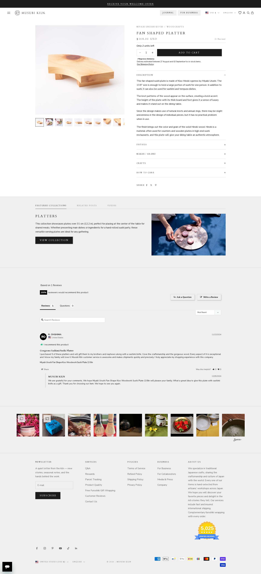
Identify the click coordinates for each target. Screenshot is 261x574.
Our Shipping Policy (145, 64)
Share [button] (46, 369)
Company (162, 485)
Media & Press (165, 479)
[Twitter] (151, 185)
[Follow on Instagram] (44, 548)
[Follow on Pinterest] (52, 548)
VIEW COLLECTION (54, 240)
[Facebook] (146, 185)
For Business (164, 468)
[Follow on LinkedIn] (76, 548)
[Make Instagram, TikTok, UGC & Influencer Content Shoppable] (237, 440)
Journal (168, 12)
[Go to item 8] (107, 122)
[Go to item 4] (68, 122)
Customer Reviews (95, 496)
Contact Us (91, 501)
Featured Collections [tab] (50, 205)
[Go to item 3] (59, 122)
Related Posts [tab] (87, 205)
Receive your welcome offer (130, 3)
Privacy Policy (134, 485)
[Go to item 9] (117, 122)
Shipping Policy (135, 479)
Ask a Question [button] (184, 297)
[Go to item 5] (78, 122)
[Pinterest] (156, 185)
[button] (214, 369)
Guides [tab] (111, 205)
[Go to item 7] (97, 122)
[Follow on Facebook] (36, 548)
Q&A (87, 468)
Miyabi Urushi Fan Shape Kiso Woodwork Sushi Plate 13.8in (66, 362)
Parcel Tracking (93, 479)
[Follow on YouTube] (60, 548)
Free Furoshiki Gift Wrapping (100, 490)
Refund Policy (134, 474)
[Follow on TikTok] (68, 548)
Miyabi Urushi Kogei (150, 27)
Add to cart (189, 52)
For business (189, 12)
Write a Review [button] (210, 297)
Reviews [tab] (45, 305)
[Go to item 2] (49, 122)
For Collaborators (166, 474)
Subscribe (48, 495)
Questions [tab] (65, 305)
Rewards (90, 474)
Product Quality (93, 485)
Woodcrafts (175, 27)
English (228, 13)
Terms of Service (136, 468)
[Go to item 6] (88, 122)
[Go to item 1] (39, 122)
